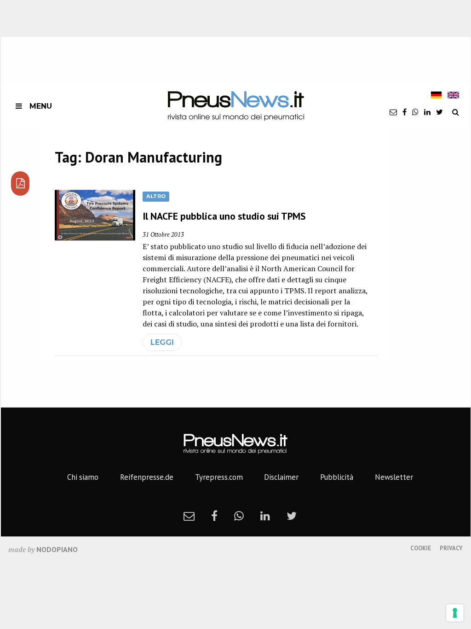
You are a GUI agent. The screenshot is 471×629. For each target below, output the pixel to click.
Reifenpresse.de (146, 477)
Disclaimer (281, 477)
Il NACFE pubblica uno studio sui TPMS (224, 216)
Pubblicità (336, 477)
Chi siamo (82, 477)
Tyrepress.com (219, 477)
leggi (162, 342)
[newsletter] (393, 112)
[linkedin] (427, 112)
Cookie (420, 548)
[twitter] (439, 112)
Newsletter (394, 477)
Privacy (451, 548)
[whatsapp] (415, 112)
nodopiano (57, 549)
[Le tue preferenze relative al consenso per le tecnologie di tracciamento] (455, 613)
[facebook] (404, 112)
